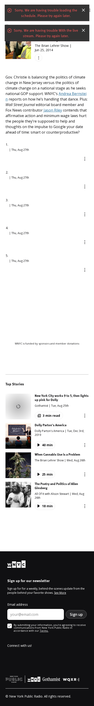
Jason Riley (53, 110)
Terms (44, 630)
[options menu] (38, 58)
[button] (47, 406)
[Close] (83, 10)
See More (60, 593)
